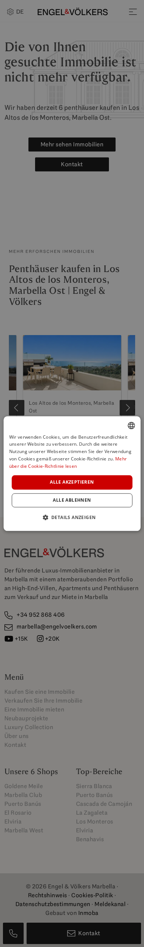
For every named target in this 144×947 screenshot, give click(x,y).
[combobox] (131, 425)
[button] (72, 517)
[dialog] (72, 473)
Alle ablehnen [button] (72, 500)
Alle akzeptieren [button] (72, 482)
